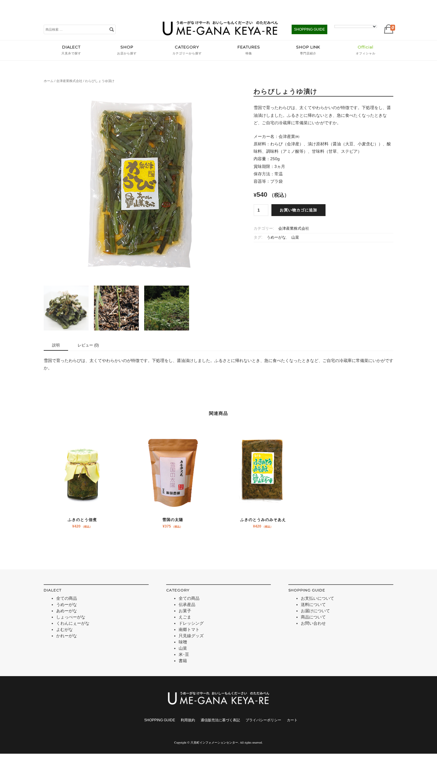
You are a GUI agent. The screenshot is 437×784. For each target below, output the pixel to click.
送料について (313, 604)
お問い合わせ (313, 623)
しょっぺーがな (70, 617)
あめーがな (66, 610)
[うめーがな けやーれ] (220, 34)
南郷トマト (189, 629)
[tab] (56, 346)
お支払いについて (317, 598)
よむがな (64, 629)
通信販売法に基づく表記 (220, 720)
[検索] (111, 29)
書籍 (183, 660)
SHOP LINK (308, 50)
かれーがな (66, 635)
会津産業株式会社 (69, 81)
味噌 (183, 642)
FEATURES (249, 50)
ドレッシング (191, 623)
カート (292, 720)
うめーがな (276, 237)
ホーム (49, 81)
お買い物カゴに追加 (298, 210)
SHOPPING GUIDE (309, 29)
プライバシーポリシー (263, 720)
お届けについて (315, 610)
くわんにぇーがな (72, 623)
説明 (56, 345)
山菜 (295, 237)
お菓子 (185, 610)
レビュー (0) (88, 345)
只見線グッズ (191, 635)
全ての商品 (66, 598)
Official (365, 50)
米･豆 (184, 654)
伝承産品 (187, 604)
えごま (185, 617)
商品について (313, 617)
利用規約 (188, 720)
